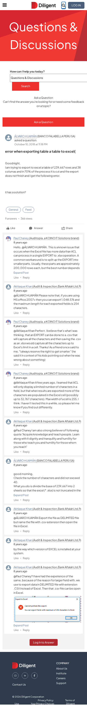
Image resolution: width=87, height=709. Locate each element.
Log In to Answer (43, 642)
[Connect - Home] (43, 5)
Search (25, 86)
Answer (38, 228)
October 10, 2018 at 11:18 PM (31, 144)
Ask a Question (43, 122)
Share (69, 228)
